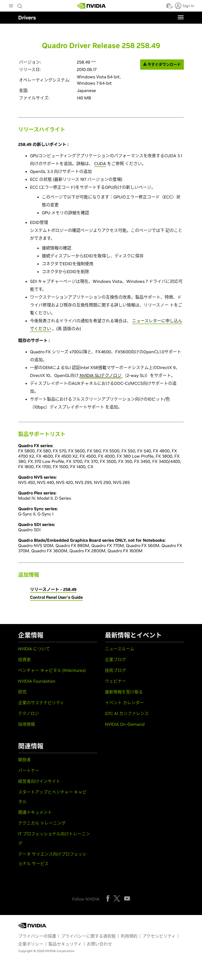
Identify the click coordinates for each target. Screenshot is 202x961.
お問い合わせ (99, 944)
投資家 (24, 659)
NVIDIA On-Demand (125, 724)
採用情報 (26, 724)
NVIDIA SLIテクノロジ (101, 375)
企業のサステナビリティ (41, 702)
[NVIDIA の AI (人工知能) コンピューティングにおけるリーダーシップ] (91, 6)
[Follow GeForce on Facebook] (108, 898)
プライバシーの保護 (37, 936)
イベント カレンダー (124, 702)
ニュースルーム (119, 648)
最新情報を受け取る (124, 691)
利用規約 (129, 936)
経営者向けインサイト (39, 781)
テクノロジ (28, 713)
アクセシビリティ (159, 936)
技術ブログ (115, 670)
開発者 (24, 759)
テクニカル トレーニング (41, 823)
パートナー (28, 770)
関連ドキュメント (35, 812)
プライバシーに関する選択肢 (88, 936)
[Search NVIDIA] (20, 4)
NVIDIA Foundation (36, 681)
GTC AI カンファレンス (127, 713)
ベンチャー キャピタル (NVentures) (52, 670)
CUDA (100, 163)
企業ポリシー (30, 944)
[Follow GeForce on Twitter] (117, 898)
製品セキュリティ (65, 944)
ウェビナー (115, 681)
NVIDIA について (34, 648)
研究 (22, 691)
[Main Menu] (11, 6)
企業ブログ (115, 659)
